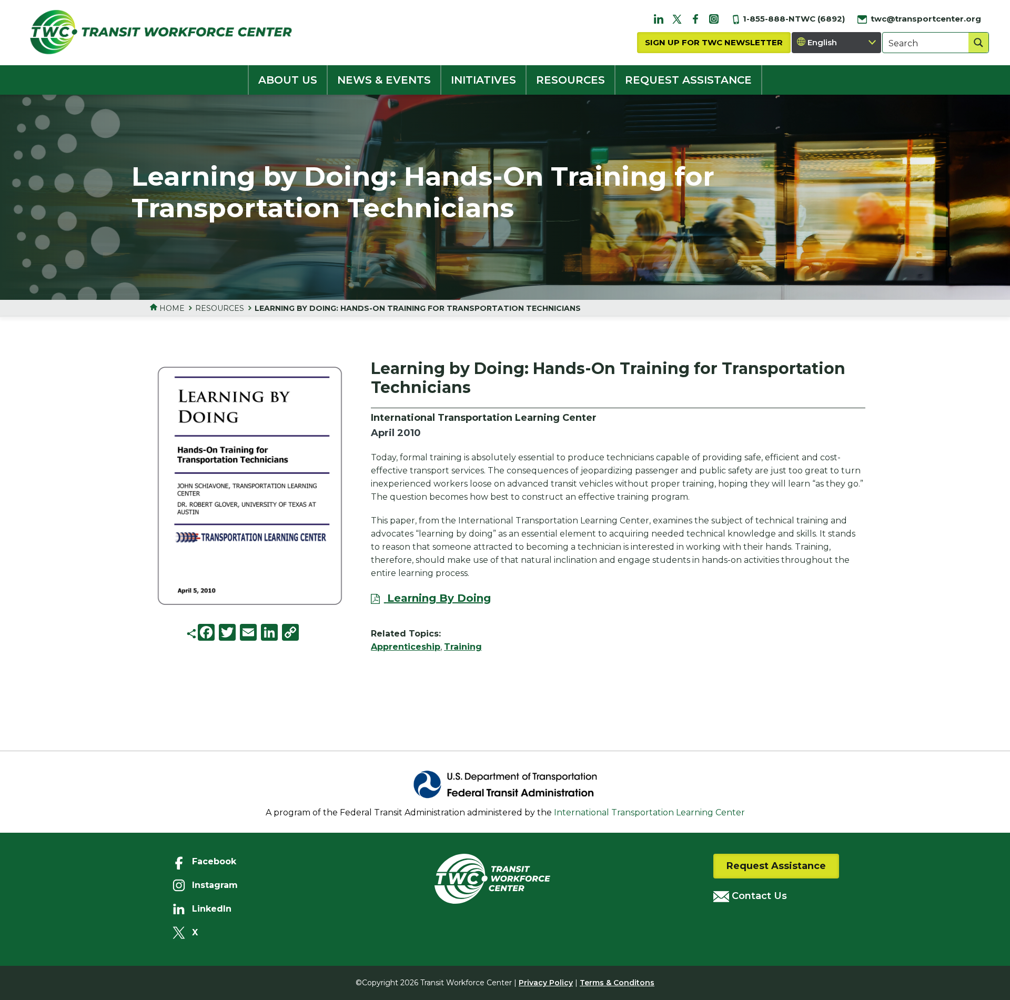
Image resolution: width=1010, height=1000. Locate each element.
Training (463, 647)
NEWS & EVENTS (384, 80)
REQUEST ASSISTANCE (688, 80)
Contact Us (758, 896)
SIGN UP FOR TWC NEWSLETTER (714, 42)
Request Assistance (776, 866)
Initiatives (483, 80)
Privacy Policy (546, 982)
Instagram (215, 885)
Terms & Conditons (617, 982)
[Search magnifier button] (978, 43)
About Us (287, 80)
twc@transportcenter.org (924, 19)
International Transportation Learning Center (649, 812)
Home (171, 308)
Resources (219, 308)
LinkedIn (211, 909)
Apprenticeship (405, 647)
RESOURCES (570, 80)
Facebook (214, 861)
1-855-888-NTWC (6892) (793, 19)
